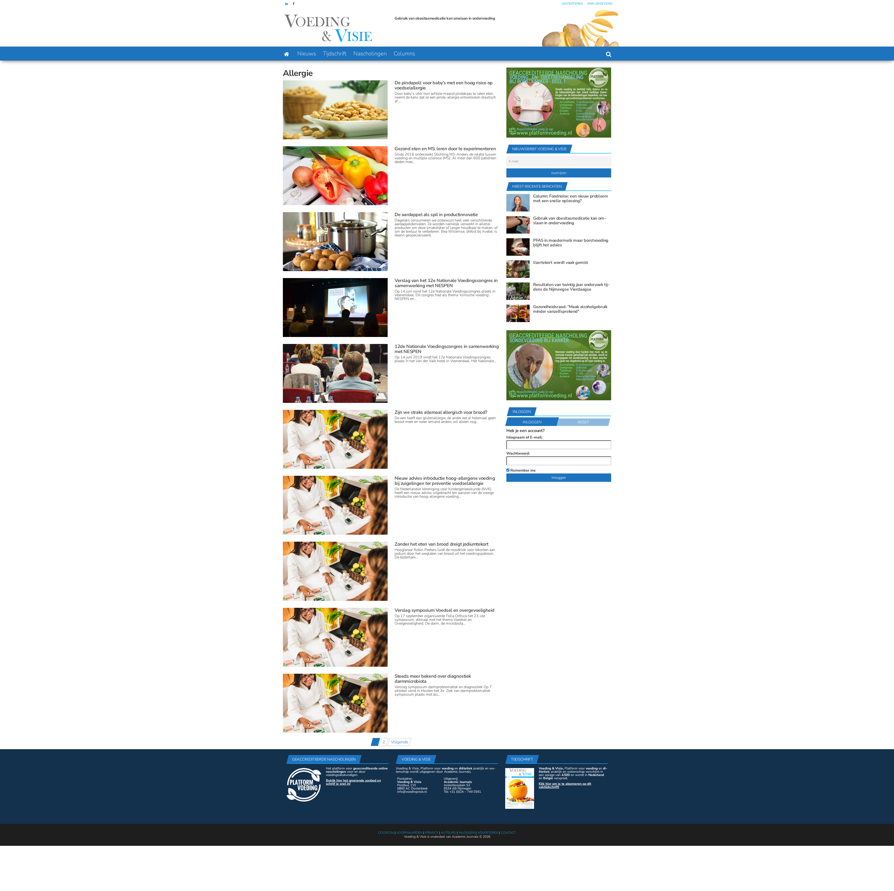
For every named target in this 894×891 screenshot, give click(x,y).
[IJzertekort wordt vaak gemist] (518, 268)
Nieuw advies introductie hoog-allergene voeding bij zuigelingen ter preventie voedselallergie (445, 480)
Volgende (399, 742)
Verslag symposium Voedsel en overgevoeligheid (444, 610)
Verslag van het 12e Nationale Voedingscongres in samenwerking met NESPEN (446, 283)
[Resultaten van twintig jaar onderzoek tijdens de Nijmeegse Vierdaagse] (518, 290)
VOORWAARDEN (409, 832)
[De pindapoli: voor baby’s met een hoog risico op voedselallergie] (335, 109)
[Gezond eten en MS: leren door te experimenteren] (335, 175)
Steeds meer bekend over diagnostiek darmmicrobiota (433, 678)
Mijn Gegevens (599, 3)
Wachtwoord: (518, 453)
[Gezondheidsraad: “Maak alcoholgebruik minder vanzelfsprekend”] (518, 313)
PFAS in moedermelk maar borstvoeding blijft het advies (441, 18)
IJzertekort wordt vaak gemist (560, 262)
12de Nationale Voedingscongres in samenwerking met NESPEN (447, 349)
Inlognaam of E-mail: (524, 437)
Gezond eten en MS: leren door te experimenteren (445, 149)
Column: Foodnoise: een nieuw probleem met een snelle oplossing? (570, 198)
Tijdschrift (334, 53)
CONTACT (508, 832)
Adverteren (572, 3)
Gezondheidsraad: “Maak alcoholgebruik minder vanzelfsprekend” (570, 309)
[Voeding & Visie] (286, 54)
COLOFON (386, 832)
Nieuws (306, 53)
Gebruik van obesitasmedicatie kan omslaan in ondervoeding (569, 220)
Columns (404, 53)
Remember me (522, 470)
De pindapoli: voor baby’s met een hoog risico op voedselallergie (444, 85)
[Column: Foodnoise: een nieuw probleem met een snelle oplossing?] (518, 202)
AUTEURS (448, 832)
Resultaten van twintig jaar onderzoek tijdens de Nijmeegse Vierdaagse (571, 287)
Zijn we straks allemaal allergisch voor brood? (441, 412)
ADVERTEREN (487, 832)
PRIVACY (431, 832)
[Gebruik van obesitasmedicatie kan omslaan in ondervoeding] (518, 224)
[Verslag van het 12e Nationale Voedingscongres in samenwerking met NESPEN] (335, 307)
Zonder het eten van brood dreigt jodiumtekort (441, 544)
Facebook (294, 3)
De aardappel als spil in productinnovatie (436, 214)
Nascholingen (370, 53)
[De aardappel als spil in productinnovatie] (335, 241)
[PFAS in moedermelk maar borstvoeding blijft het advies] (518, 246)
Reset (583, 422)
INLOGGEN (467, 832)
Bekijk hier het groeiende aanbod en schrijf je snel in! (353, 782)
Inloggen (532, 422)
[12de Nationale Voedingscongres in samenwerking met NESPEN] (335, 373)
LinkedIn (286, 3)
